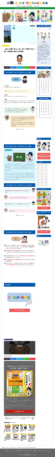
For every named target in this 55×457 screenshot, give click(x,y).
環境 (46, 179)
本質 (46, 176)
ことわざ (7, 447)
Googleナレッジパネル (42, 57)
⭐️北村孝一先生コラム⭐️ (44, 154)
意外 (46, 173)
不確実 (43, 164)
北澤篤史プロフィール (8, 450)
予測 (39, 165)
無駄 (39, 179)
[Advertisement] (19, 136)
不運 (47, 164)
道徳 (42, 185)
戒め (46, 174)
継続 (42, 182)
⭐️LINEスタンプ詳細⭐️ (43, 231)
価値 (42, 165)
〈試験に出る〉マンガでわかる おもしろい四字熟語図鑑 (44, 52)
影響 (42, 171)
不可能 (39, 164)
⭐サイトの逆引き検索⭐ (19, 310)
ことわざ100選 (18, 6)
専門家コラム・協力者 (28, 450)
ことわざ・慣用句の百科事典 (25, 454)
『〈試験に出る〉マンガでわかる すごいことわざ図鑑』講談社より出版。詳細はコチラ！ (27, 8)
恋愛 (42, 173)
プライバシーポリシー (41, 450)
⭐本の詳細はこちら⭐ (19, 411)
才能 (39, 176)
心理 (39, 173)
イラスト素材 (35, 6)
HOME (4, 447)
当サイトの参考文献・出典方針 (18, 450)
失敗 (39, 170)
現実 (42, 179)
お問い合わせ (48, 450)
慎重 (42, 174)
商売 (46, 167)
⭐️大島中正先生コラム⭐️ (44, 157)
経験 (39, 182)
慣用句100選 (24, 6)
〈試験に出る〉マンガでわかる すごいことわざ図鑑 (44, 49)
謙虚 (39, 185)
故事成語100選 (29, 6)
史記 (42, 167)
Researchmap (44, 56)
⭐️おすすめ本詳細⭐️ (44, 207)
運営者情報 (35, 450)
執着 (39, 168)
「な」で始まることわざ (5, 45)
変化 (42, 168)
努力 (39, 167)
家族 (47, 170)
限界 (46, 185)
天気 (46, 168)
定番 (42, 170)
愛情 (39, 174)
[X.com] (39, 6)
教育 (42, 176)
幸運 (39, 171)
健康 (46, 165)
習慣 (46, 182)
